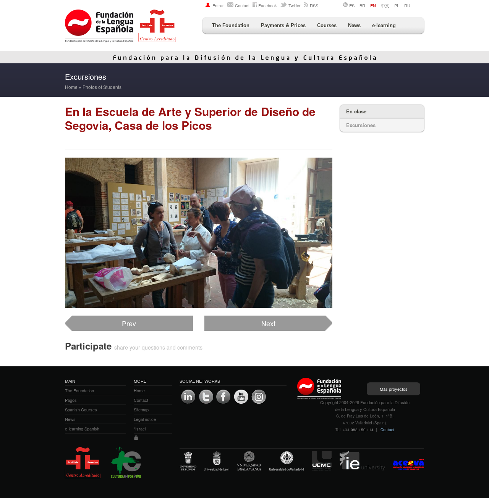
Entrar (218, 5)
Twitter (294, 5)
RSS (314, 5)
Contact (242, 5)
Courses (327, 25)
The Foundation (230, 25)
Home (71, 87)
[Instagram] (258, 397)
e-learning (384, 25)
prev (129, 323)
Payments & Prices (283, 25)
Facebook (267, 5)
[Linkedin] (188, 397)
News (354, 25)
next (268, 323)
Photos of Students (102, 87)
